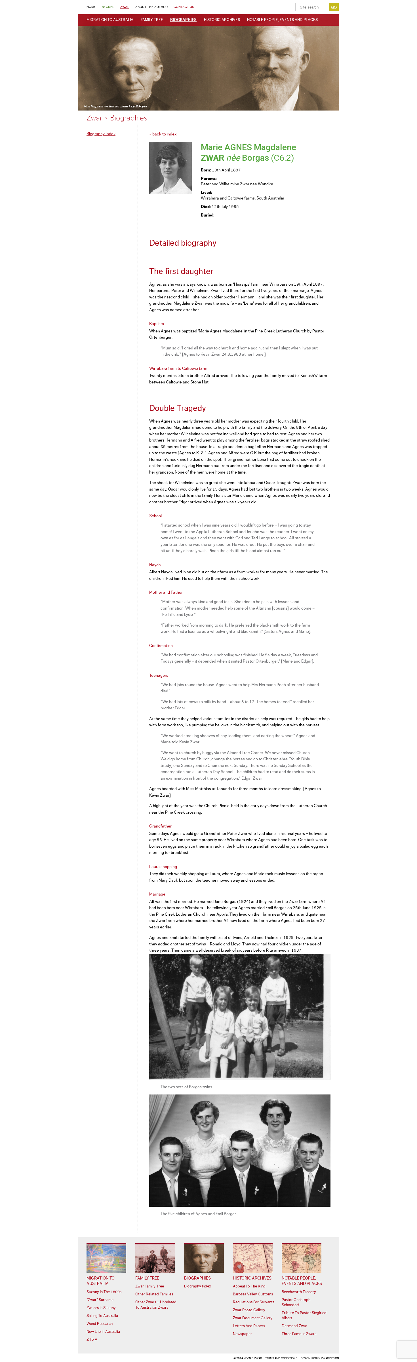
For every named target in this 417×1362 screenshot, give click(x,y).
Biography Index (101, 134)
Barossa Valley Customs (253, 1294)
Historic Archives (222, 20)
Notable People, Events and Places (282, 20)
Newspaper (242, 1334)
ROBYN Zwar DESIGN (325, 1358)
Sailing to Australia (102, 1316)
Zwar (124, 7)
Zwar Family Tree (149, 1286)
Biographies (183, 20)
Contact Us (184, 7)
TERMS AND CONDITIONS (281, 1358)
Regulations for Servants (253, 1302)
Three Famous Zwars (299, 1334)
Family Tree (152, 20)
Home (91, 7)
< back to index (162, 134)
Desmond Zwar (294, 1326)
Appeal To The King (249, 1286)
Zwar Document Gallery (253, 1318)
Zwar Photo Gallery (249, 1310)
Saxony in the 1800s (104, 1292)
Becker (108, 7)
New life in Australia (103, 1332)
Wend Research (100, 1324)
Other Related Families (154, 1294)
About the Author (151, 7)
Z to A (92, 1340)
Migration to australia (110, 20)
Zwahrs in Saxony (101, 1308)
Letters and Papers (249, 1326)
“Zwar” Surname (100, 1300)
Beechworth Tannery (299, 1292)
